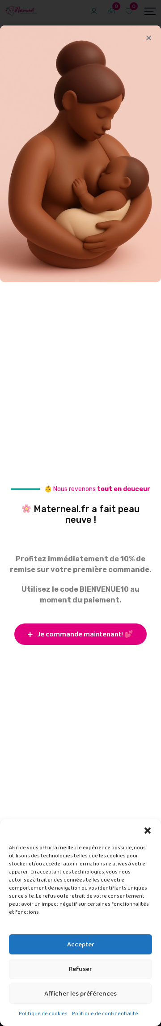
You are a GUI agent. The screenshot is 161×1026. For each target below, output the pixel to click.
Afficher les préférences (80, 993)
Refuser (80, 969)
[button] (147, 830)
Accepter (80, 944)
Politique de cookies (43, 1013)
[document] (80, 513)
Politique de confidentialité (105, 1013)
